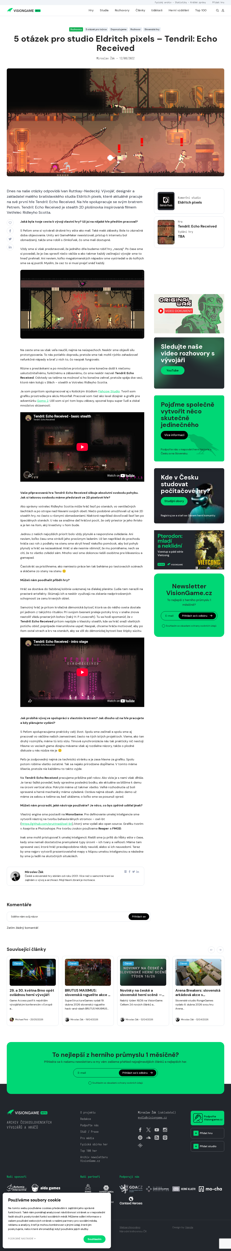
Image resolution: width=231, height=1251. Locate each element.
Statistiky (181, 2)
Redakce (85, 1119)
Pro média (87, 1138)
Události (157, 10)
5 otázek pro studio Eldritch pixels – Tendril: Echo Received (58, 20)
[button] (211, 949)
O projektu (88, 1112)
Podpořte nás (89, 1125)
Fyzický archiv (163, 2)
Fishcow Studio (109, 391)
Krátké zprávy (198, 2)
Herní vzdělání (179, 10)
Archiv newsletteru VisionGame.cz (94, 1159)
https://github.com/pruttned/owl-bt (46, 824)
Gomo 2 (42, 401)
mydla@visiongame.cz (152, 1117)
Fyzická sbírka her (94, 1144)
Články (140, 10)
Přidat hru (218, 2)
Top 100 (201, 10)
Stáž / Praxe (89, 1132)
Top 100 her (88, 1151)
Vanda (189, 1227)
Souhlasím (94, 1239)
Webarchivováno (130, 1227)
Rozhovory (122, 10)
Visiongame (13, 20)
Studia (104, 10)
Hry (91, 10)
